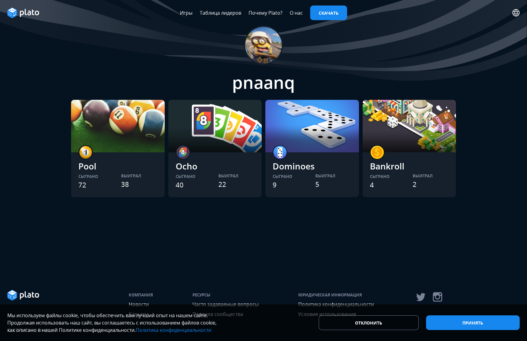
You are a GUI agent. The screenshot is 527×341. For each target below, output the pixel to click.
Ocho (186, 166)
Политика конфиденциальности (173, 330)
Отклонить (368, 323)
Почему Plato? (265, 12)
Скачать (329, 13)
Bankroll (387, 166)
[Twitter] (420, 297)
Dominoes (294, 166)
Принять (472, 323)
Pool (87, 166)
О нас (296, 12)
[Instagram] (437, 297)
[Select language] (516, 12)
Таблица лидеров (220, 12)
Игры (186, 12)
